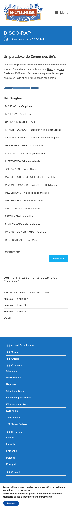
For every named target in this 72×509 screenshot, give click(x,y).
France (10, 437)
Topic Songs (13, 417)
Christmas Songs (15, 391)
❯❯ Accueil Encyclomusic (20, 345)
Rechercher (12, 252)
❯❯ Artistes (12, 358)
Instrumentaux (14, 377)
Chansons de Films (17, 404)
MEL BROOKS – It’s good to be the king (27, 192)
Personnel (11, 450)
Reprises (11, 384)
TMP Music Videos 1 (17, 424)
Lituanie (8, 318)
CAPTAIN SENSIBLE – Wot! (20, 122)
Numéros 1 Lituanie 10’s (16, 299)
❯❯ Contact (13, 472)
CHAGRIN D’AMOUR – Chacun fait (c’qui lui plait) (32, 137)
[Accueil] (6, 39)
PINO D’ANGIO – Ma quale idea (22, 224)
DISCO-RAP (38, 39)
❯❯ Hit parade (14, 432)
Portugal (11, 464)
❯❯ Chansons (14, 365)
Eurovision (12, 410)
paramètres (45, 496)
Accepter (11, 503)
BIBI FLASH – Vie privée (18, 106)
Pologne (10, 457)
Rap (61, 69)
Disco (50, 69)
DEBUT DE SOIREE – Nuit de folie (24, 145)
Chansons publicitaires (18, 397)
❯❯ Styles (12, 352)
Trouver (59, 258)
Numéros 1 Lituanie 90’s (16, 311)
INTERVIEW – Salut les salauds (22, 161)
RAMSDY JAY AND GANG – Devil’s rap (26, 232)
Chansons (11, 371)
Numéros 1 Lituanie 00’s (16, 305)
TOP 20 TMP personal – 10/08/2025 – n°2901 (27, 292)
